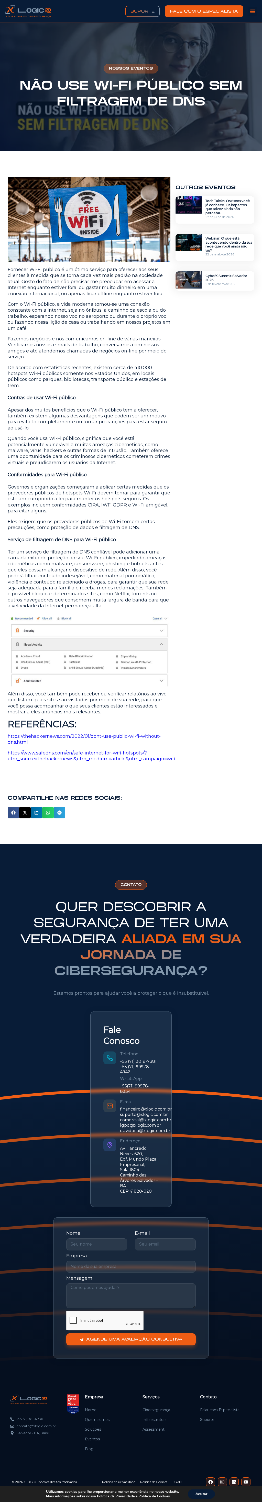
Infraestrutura (155, 1419)
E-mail (142, 1233)
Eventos (92, 1439)
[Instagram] (222, 1482)
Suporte (207, 1419)
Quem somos (97, 1419)
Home (90, 1410)
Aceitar (201, 1493)
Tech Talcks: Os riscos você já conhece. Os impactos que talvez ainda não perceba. (227, 207)
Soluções (93, 1429)
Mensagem (79, 1278)
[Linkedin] (234, 1482)
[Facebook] (210, 1482)
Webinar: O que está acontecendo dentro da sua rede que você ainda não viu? (228, 244)
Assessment (154, 1429)
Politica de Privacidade (116, 1496)
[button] (252, 11)
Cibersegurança (156, 1410)
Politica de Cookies (154, 1496)
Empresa (76, 1256)
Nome (73, 1233)
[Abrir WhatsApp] (249, 1489)
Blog (89, 1449)
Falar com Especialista (219, 1410)
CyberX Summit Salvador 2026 (226, 278)
